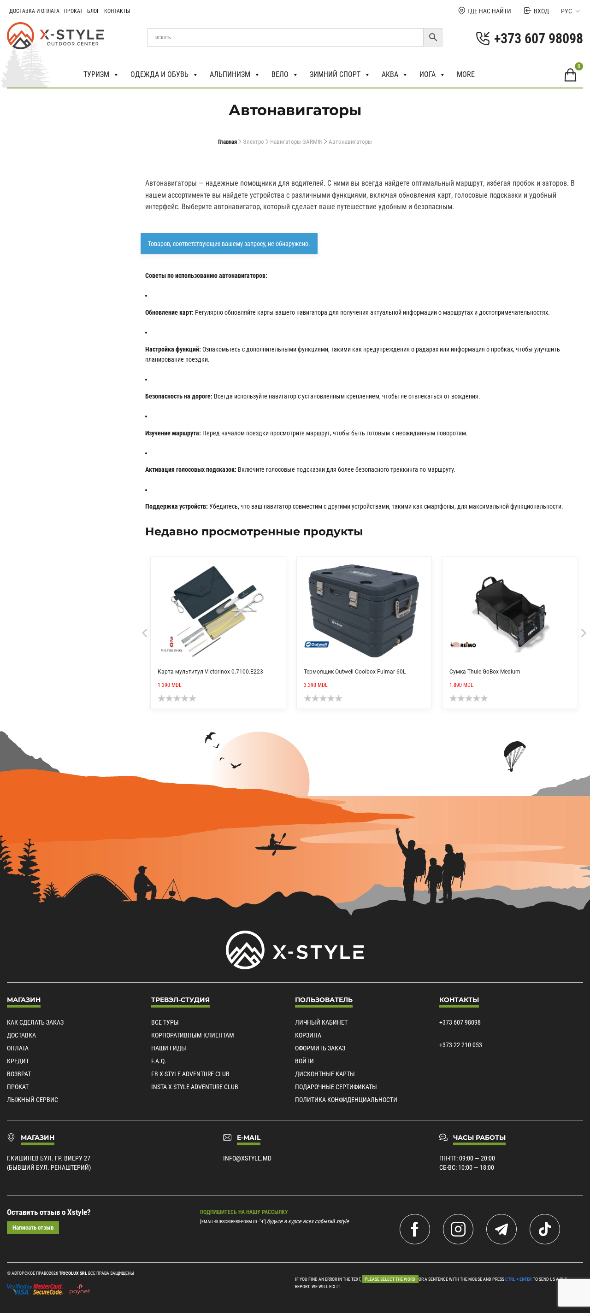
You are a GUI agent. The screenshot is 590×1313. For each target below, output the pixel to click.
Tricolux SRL (73, 1273)
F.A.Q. (158, 1061)
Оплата (18, 1048)
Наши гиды (168, 1048)
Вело (280, 74)
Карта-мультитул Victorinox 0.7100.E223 (210, 671)
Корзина (308, 1035)
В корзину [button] (276, 567)
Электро (253, 142)
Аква (390, 74)
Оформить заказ (320, 1048)
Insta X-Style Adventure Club (194, 1086)
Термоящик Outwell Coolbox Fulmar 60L (355, 671)
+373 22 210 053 (460, 1045)
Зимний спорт (335, 74)
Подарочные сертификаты (336, 1086)
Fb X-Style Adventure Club (190, 1074)
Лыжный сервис (32, 1099)
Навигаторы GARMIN (296, 142)
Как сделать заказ (35, 1022)
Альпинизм (230, 74)
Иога (427, 74)
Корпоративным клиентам (192, 1035)
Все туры (165, 1022)
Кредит (18, 1061)
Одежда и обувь (159, 74)
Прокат (73, 11)
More (466, 74)
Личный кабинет (321, 1022)
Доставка (21, 1035)
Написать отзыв (32, 1227)
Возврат (19, 1074)
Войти (304, 1061)
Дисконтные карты (325, 1074)
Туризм (96, 74)
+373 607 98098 (460, 1022)
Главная (227, 142)
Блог (93, 11)
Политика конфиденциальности (346, 1099)
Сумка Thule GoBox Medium (484, 671)
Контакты (117, 11)
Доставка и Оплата (34, 11)
